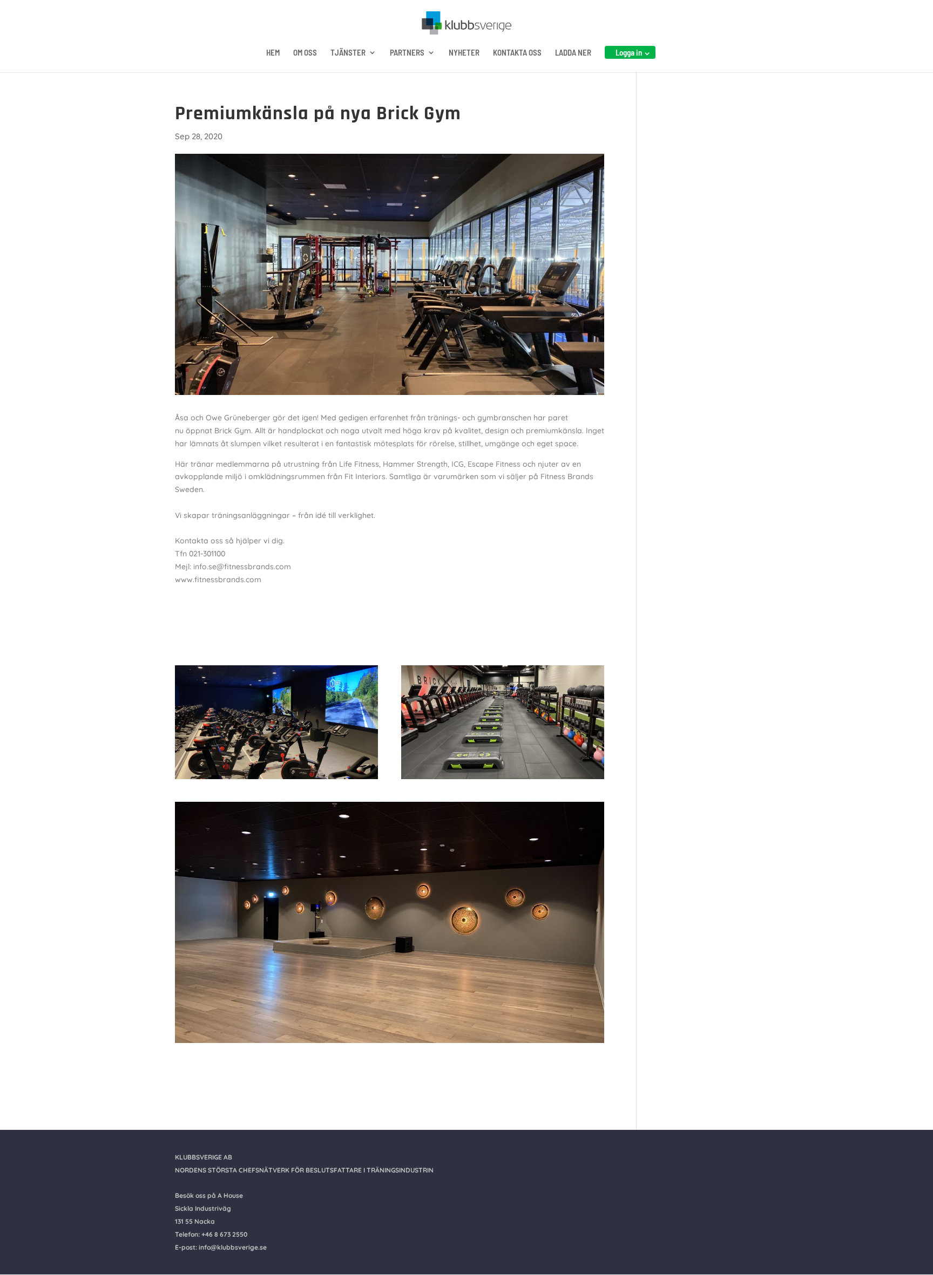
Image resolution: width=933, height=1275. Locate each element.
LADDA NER (573, 53)
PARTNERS (407, 53)
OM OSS (305, 53)
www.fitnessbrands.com (218, 579)
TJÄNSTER (348, 53)
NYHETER (464, 53)
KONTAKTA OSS (517, 53)
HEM (273, 53)
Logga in (629, 52)
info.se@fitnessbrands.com (242, 566)
